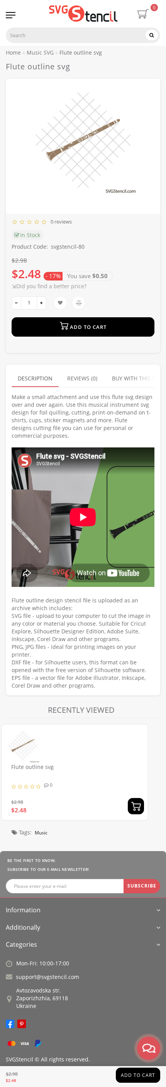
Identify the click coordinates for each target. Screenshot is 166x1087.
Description (35, 378)
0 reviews (60, 221)
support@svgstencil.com (47, 976)
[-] (16, 303)
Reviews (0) (82, 378)
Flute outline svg (32, 767)
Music (41, 832)
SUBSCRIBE (141, 885)
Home (13, 52)
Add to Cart (138, 1075)
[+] (41, 303)
